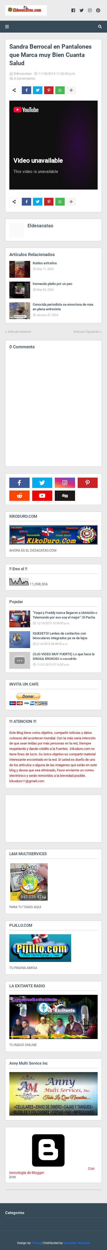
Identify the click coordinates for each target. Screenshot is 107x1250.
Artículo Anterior (19, 332)
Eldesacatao (23, 74)
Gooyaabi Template (77, 1243)
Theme (36, 1243)
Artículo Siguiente (86, 332)
